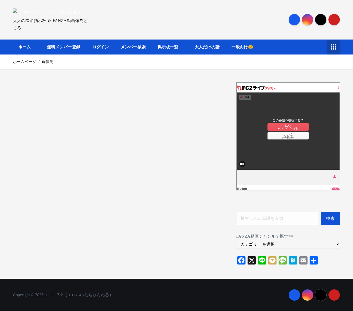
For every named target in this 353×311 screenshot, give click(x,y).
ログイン (100, 47)
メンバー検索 (133, 47)
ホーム (24, 47)
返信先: (48, 62)
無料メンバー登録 (63, 47)
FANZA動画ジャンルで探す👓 (264, 236)
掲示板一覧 (168, 47)
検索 (330, 218)
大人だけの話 (207, 47)
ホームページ (24, 62)
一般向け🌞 (243, 47)
